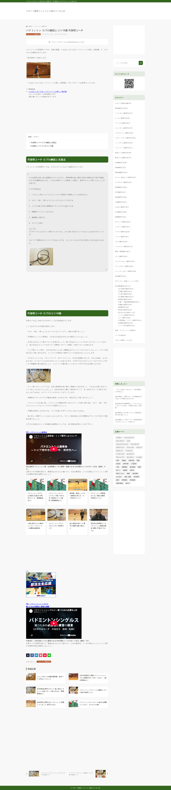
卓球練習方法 (121, 162)
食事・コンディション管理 (125, 330)
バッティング (120, 454)
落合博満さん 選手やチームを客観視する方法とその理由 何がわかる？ (128, 397)
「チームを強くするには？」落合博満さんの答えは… (128, 390)
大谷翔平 (133, 464)
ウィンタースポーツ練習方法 (125, 271)
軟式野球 (136, 477)
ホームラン (130, 457)
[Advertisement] (109, 9)
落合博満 (135, 473)
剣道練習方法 (121, 197)
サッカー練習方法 (122, 118)
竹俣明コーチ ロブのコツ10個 (42, 146)
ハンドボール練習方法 (124, 143)
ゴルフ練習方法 (121, 241)
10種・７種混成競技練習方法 (129, 302)
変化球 (118, 464)
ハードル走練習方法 (126, 315)
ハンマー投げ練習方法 (126, 325)
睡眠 (139, 467)
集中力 (128, 483)
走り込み (119, 477)
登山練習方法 (120, 276)
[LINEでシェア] (49, 655)
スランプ (139, 447)
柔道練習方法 (121, 187)
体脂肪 (124, 460)
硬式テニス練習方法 (123, 153)
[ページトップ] (166, 785)
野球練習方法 (121, 108)
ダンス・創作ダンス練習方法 (125, 177)
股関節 (125, 470)
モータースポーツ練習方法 (125, 261)
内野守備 (131, 460)
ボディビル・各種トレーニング (127, 281)
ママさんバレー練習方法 (124, 133)
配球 (117, 480)
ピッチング (130, 454)
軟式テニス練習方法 (123, 158)
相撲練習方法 (120, 217)
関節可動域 (119, 483)
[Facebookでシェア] (32, 655)
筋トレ (118, 470)
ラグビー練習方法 (122, 232)
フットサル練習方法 (122, 123)
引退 (117, 467)
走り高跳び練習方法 (125, 289)
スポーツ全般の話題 (123, 103)
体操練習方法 (120, 167)
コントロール (135, 444)
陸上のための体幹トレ (126, 312)
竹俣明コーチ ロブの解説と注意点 (44, 142)
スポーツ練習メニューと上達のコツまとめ (45, 11)
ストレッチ (130, 447)
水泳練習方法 (121, 212)
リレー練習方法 (124, 318)
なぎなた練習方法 (122, 207)
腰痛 (128, 473)
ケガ (128, 441)
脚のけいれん (120, 473)
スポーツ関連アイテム (123, 340)
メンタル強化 (120, 335)
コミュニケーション (122, 444)
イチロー (119, 438)
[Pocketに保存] (40, 655)
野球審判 (124, 480)
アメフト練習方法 (122, 237)
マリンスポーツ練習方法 (124, 266)
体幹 (117, 460)
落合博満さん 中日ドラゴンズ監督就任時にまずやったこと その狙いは (128, 421)
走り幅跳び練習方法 (125, 297)
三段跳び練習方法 (125, 291)
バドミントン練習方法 (40, 26)
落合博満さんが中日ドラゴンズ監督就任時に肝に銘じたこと (128, 414)
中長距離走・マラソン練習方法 (130, 320)
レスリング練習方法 (122, 227)
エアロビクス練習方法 (123, 182)
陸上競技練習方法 (123, 286)
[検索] (141, 63)
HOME (30, 26)
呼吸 (138, 460)
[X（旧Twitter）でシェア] (28, 655)
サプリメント (120, 447)
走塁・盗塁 (127, 477)
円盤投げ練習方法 (125, 304)
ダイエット (119, 451)
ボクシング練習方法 (122, 222)
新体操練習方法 (121, 172)
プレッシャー (120, 457)
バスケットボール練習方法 (125, 138)
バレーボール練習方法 (124, 128)
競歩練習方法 (123, 307)
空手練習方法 (120, 192)
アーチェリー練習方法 (124, 246)
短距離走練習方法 (125, 323)
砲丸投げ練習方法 (125, 310)
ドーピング (129, 451)
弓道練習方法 (121, 202)
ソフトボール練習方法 (124, 113)
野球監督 (132, 480)
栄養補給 (124, 467)
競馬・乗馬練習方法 (122, 251)
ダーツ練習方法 (121, 256)
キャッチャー (120, 441)
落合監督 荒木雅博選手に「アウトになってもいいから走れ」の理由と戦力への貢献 (128, 405)
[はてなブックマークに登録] (36, 655)
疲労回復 (132, 467)
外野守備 (125, 464)
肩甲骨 (132, 470)
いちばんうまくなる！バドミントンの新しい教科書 (47, 91)
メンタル (139, 457)
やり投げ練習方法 (125, 294)
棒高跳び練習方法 (125, 299)
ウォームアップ (128, 438)
